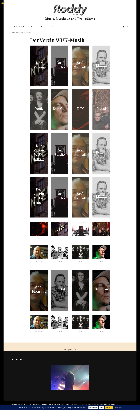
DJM (80, 109)
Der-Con (59, 109)
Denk (38, 109)
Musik (33, 27)
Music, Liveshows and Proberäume (70, 18)
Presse (43, 27)
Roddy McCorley (19, 27)
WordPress (114, 404)
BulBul (101, 65)
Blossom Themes (93, 404)
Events (54, 27)
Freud (101, 109)
